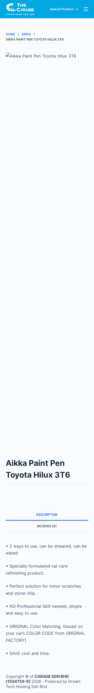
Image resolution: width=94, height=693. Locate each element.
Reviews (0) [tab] (47, 526)
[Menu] (86, 9)
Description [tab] (46, 515)
